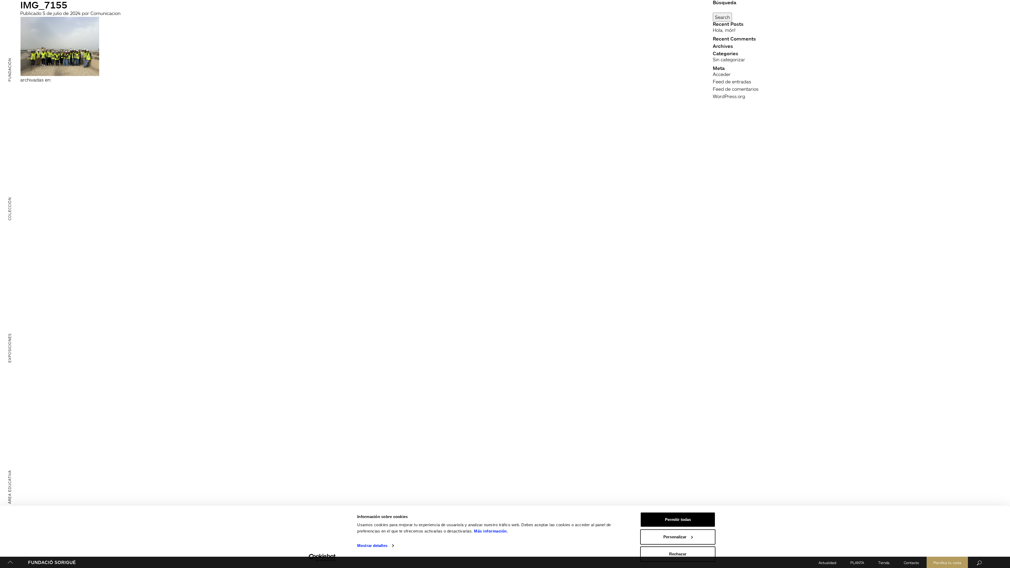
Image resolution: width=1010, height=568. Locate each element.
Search (722, 17)
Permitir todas (678, 519)
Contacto (911, 562)
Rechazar (677, 554)
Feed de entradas (732, 81)
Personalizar (674, 537)
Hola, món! (724, 30)
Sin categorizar (729, 59)
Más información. (491, 531)
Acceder (722, 74)
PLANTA (857, 562)
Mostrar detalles (372, 545)
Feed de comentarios (736, 89)
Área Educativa (9, 487)
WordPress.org (729, 96)
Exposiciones (9, 348)
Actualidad (827, 562)
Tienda (884, 562)
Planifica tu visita (947, 562)
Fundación (9, 69)
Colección (9, 208)
